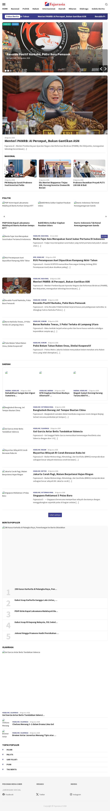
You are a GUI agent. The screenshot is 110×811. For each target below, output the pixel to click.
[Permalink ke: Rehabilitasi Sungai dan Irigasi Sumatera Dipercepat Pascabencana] (21, 380)
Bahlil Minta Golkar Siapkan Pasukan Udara (15, 224)
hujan (9, 750)
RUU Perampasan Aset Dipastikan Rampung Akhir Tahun (65, 260)
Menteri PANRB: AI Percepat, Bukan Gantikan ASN (48, 16)
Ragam (43, 450)
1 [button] (6, 71)
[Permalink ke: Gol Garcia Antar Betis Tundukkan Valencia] (55, 681)
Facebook (9, 794)
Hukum (5, 24)
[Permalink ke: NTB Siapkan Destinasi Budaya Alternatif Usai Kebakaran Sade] (55, 380)
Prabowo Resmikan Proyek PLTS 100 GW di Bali (54, 183)
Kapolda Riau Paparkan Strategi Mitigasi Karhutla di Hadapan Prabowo (88, 185)
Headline (36, 236)
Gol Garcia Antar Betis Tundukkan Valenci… (23, 715)
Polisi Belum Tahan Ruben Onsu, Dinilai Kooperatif (62, 345)
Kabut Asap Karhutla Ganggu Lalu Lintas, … (36, 600)
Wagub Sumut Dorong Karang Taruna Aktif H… (88, 394)
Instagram (77, 794)
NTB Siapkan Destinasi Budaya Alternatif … (54, 394)
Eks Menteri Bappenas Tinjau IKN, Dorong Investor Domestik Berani (20, 185)
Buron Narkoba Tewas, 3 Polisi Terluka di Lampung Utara (65, 324)
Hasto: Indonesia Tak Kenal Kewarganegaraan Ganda (51, 224)
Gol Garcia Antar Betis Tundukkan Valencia (58, 431)
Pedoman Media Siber (12, 784)
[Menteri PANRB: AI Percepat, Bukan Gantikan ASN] (55, 104)
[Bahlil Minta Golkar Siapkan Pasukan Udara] (19, 210)
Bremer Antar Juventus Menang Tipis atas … (34, 735)
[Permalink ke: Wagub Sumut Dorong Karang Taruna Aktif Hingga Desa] (89, 380)
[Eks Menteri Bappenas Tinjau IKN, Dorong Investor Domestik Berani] (21, 169)
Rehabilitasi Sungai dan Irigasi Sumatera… (20, 394)
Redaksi (40, 784)
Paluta (10, 754)
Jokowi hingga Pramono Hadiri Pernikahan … (37, 633)
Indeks (74, 784)
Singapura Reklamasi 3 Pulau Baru (53, 495)
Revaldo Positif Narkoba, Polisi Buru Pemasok (59, 303)
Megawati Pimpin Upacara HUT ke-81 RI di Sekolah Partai (89, 224)
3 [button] (10, 71)
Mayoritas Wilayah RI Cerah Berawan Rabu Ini (59, 452)
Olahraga (45, 428)
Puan (9, 764)
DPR (100, 24)
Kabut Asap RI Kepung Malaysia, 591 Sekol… (36, 622)
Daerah (8, 391)
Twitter (42, 794)
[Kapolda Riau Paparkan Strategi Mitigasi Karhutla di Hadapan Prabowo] (89, 169)
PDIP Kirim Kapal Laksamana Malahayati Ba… (36, 611)
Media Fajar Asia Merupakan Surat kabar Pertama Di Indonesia (69, 239)
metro (44, 471)
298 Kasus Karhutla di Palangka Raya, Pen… (36, 589)
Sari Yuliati (12, 759)
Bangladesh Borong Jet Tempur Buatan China (59, 410)
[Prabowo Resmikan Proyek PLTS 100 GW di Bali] (55, 169)
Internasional (47, 407)
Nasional (45, 236)
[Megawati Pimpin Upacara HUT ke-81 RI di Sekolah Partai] (91, 210)
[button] (101, 68)
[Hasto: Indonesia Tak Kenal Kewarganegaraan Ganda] (55, 210)
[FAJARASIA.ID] (54, 4)
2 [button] (8, 71)
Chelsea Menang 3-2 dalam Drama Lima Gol (33, 724)
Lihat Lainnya (55, 515)
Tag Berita (11, 769)
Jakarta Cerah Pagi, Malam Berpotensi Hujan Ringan (63, 474)
